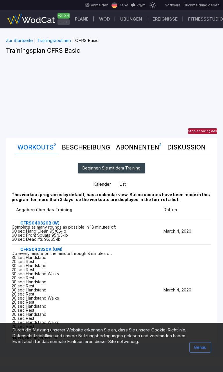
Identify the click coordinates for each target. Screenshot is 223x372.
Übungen (131, 19)
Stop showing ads (202, 131)
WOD (104, 19)
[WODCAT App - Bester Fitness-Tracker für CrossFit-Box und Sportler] (40, 19)
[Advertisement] (111, 97)
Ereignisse (165, 19)
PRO (63, 22)
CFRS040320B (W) (40, 222)
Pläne (82, 19)
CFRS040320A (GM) (41, 249)
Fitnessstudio (205, 19)
